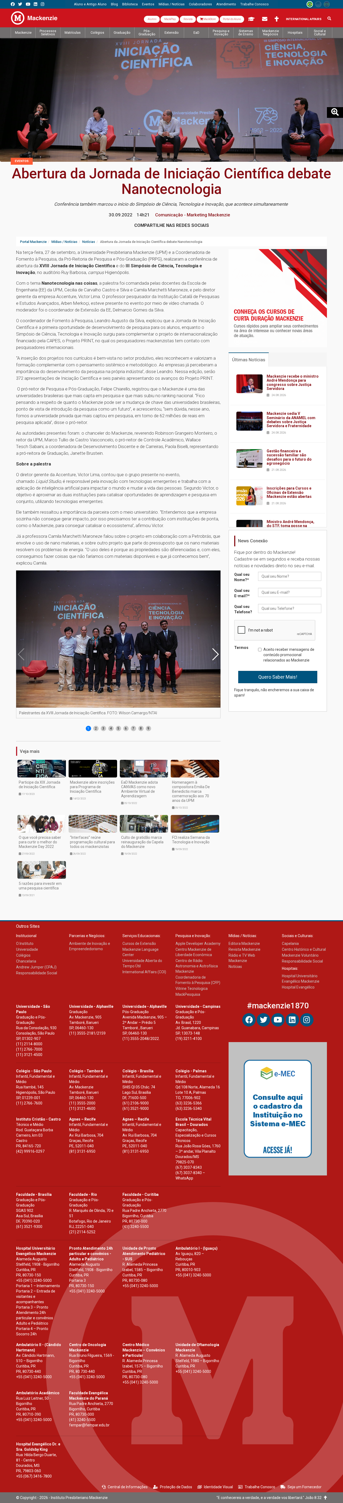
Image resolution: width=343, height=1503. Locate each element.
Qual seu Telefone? (243, 609)
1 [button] (88, 728)
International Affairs (304, 19)
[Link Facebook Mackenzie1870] (12, 4)
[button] (215, 654)
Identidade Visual (218, 1487)
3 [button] (103, 728)
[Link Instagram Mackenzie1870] (42, 4)
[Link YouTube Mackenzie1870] (28, 4)
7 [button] (133, 728)
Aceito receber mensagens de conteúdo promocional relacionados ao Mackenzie (288, 654)
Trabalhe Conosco (260, 1487)
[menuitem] (90, 4)
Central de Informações (128, 1487)
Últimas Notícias (248, 359)
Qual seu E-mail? (242, 593)
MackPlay (170, 19)
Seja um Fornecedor (305, 1487)
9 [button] (148, 728)
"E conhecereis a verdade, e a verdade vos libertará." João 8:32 (270, 1498)
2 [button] (96, 728)
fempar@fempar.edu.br (89, 1425)
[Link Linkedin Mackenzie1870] (35, 4)
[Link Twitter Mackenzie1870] (20, 4)
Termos (241, 647)
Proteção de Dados (176, 1487)
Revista (188, 19)
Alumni (151, 19)
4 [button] (111, 728)
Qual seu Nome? (241, 577)
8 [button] (141, 728)
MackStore (209, 19)
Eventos (22, 161)
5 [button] (118, 728)
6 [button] (126, 728)
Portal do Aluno (232, 19)
